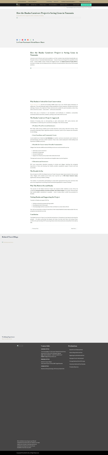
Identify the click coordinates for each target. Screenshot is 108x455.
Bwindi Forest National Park (76, 349)
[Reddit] (27, 40)
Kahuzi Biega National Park (75, 352)
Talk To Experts (76, 4)
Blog (3, 338)
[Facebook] (17, 40)
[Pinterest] (22, 40)
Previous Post (34, 228)
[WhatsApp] (30, 40)
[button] (85, 1)
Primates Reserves (73, 367)
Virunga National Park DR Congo (77, 361)
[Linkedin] (25, 40)
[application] (75, 1)
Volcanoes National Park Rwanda (77, 364)
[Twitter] (19, 40)
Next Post (74, 228)
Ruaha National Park (35, 104)
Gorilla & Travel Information (68, 1)
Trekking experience (8, 337)
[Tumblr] (33, 40)
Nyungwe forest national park (76, 358)
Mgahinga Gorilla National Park (76, 355)
